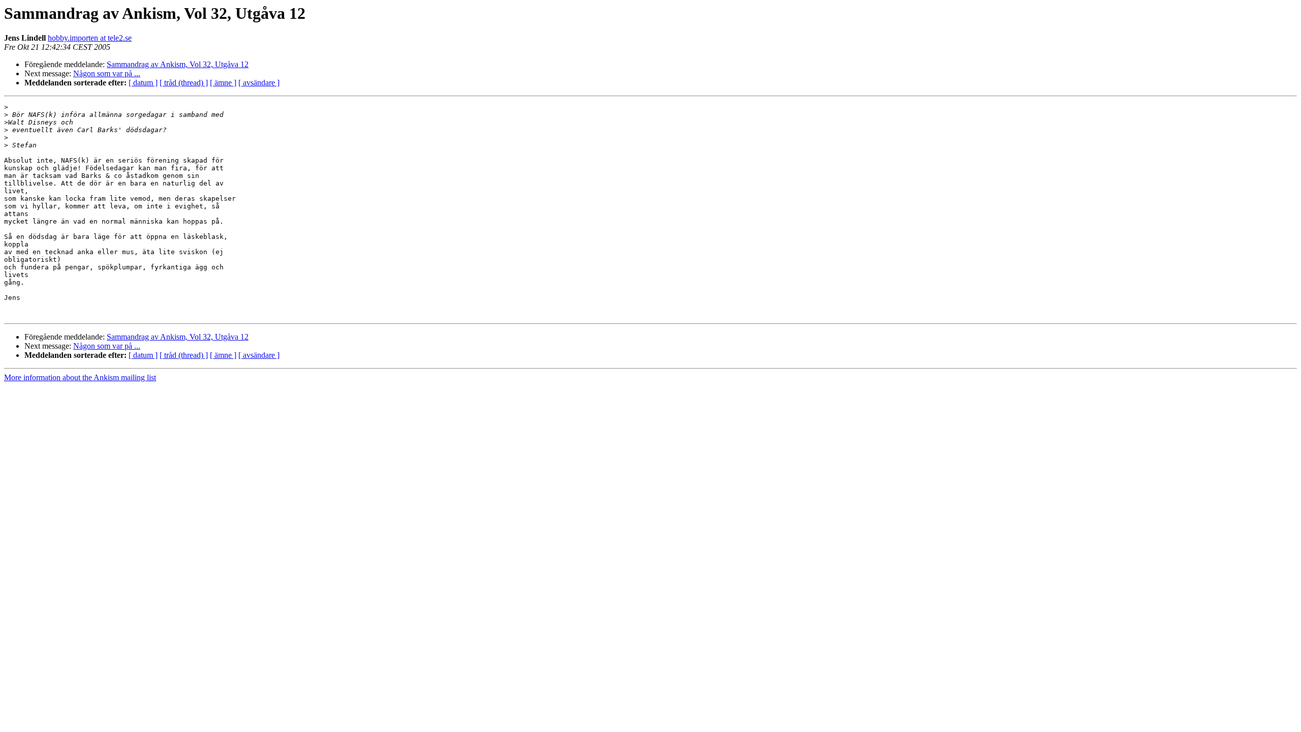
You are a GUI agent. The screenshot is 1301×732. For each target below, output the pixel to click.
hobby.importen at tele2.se (90, 38)
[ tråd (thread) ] (184, 82)
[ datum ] (143, 82)
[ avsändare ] (259, 82)
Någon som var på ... (106, 73)
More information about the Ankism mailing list (80, 377)
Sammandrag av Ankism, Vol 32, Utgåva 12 (178, 64)
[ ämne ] (223, 82)
